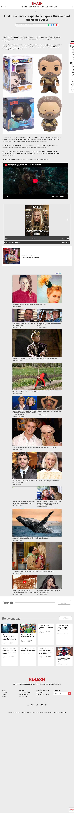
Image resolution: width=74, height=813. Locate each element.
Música (42, 6)
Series (30, 6)
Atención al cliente (43, 690)
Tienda (55, 6)
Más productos (64, 602)
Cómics (26, 6)
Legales (21, 690)
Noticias (4, 694)
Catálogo (4, 692)
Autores (4, 696)
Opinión (51, 6)
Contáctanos (40, 692)
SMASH (4, 690)
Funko (12, 45)
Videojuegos (36, 6)
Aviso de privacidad (24, 694)
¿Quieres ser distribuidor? (43, 694)
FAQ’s (38, 696)
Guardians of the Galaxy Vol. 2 (11, 37)
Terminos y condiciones (25, 692)
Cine (22, 6)
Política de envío (23, 696)
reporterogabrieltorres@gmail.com (30, 257)
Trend (46, 6)
